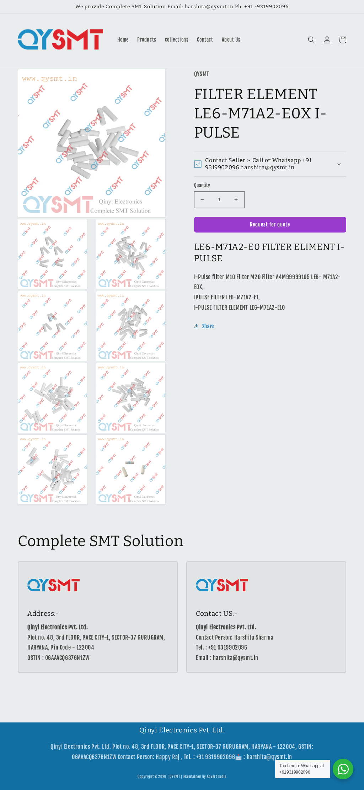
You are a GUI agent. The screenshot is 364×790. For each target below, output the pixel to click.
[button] (311, 40)
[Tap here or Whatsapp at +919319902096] (343, 769)
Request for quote (270, 224)
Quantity (202, 185)
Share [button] (208, 326)
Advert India (216, 776)
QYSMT (175, 776)
